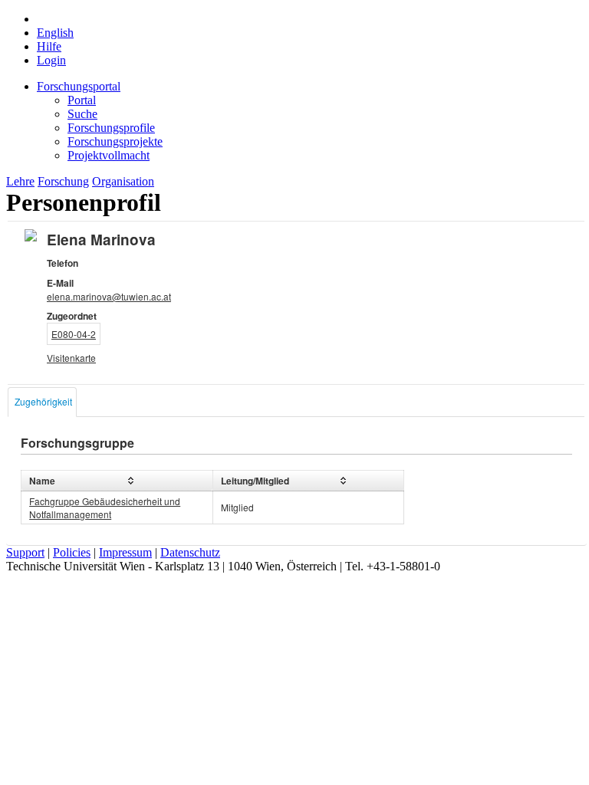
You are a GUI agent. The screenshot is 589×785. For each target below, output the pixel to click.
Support (25, 552)
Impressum (125, 552)
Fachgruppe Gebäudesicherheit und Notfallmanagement (104, 507)
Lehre (20, 181)
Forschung (63, 181)
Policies (71, 552)
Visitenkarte (71, 357)
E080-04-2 (73, 333)
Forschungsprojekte (115, 141)
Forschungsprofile (111, 127)
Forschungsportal (78, 86)
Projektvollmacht (108, 155)
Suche (82, 113)
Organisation (123, 181)
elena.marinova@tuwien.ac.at (109, 296)
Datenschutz (190, 552)
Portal (81, 100)
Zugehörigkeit (43, 401)
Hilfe (49, 46)
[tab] (42, 402)
